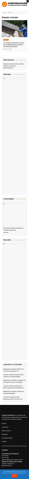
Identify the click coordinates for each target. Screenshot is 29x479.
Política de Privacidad (6, 446)
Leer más (5, 232)
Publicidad (5, 434)
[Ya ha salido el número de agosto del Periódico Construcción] (14, 215)
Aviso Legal (24, 446)
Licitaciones (5, 427)
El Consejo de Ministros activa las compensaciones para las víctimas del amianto (13, 44)
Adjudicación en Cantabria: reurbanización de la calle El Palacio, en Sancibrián (14, 381)
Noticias (6, 39)
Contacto (4, 441)
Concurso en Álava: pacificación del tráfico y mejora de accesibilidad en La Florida (13, 387)
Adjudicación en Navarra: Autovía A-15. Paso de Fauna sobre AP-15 (13, 370)
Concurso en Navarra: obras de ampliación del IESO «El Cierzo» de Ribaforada (12, 398)
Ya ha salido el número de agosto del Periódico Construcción (13, 229)
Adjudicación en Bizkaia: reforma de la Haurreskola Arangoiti (13, 392)
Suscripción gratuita (7, 438)
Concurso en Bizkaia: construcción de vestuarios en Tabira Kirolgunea (13, 375)
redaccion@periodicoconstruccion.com (12, 459)
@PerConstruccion (8, 68)
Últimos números (6, 430)
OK (14, 475)
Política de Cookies (16, 446)
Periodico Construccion (9, 66)
